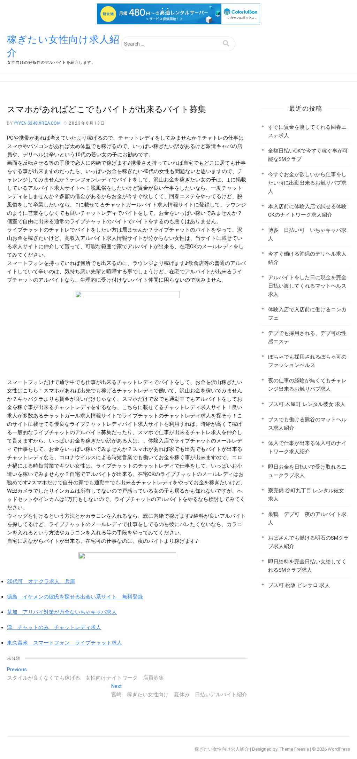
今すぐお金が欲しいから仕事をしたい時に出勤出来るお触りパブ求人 (307, 182)
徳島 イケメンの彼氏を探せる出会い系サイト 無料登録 (75, 597)
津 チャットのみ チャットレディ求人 (54, 627)
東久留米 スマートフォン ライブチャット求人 (64, 643)
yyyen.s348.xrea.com (37, 123)
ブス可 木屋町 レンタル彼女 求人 (306, 404)
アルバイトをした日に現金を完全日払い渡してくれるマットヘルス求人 (307, 285)
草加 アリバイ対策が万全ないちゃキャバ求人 (62, 612)
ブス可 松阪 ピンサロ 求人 (299, 585)
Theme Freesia (294, 749)
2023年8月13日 (87, 123)
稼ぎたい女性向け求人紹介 (63, 46)
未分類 (13, 658)
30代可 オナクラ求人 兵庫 (41, 581)
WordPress (339, 749)
